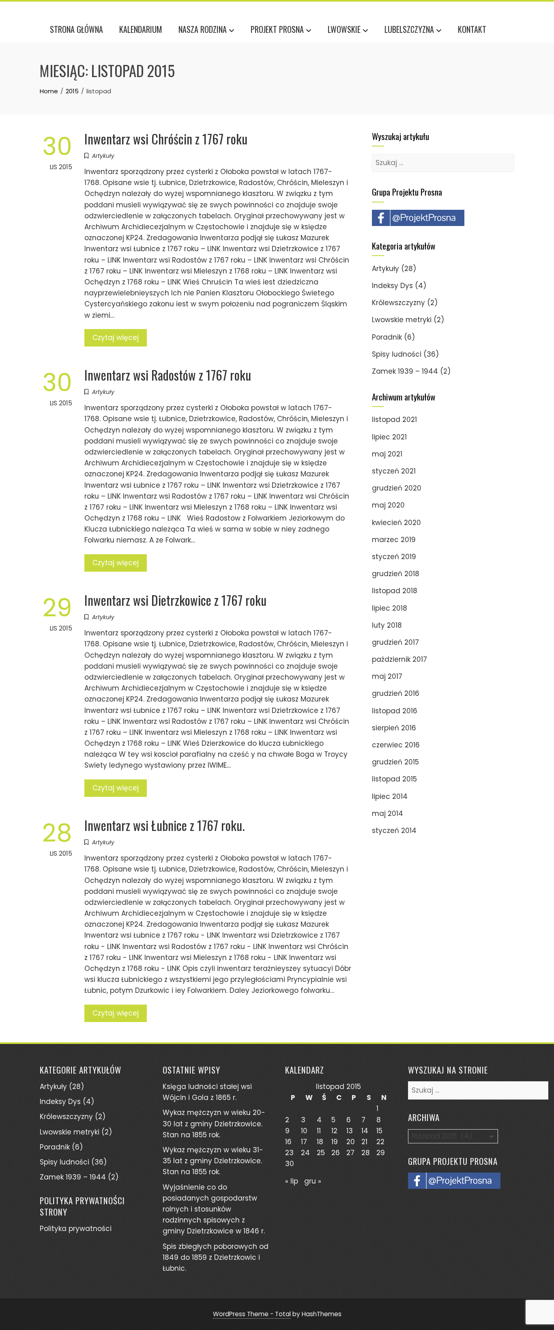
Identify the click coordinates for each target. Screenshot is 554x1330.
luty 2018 (387, 625)
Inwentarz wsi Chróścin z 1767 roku (165, 138)
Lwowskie (344, 29)
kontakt (472, 29)
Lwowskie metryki (402, 320)
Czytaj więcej (115, 337)
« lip (291, 1181)
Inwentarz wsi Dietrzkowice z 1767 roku (175, 599)
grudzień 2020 (396, 488)
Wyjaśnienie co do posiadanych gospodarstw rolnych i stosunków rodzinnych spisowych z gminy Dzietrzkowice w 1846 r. (214, 1209)
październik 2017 (399, 659)
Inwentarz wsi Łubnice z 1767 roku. (164, 825)
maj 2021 (387, 454)
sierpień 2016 (394, 728)
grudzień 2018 (395, 574)
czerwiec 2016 (396, 745)
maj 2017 (387, 676)
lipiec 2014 (390, 796)
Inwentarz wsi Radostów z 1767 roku (167, 374)
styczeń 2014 (394, 830)
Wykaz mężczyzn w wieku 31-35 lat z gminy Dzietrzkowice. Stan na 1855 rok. (213, 1161)
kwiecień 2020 (396, 522)
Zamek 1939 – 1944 (405, 371)
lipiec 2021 (389, 437)
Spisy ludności (396, 354)
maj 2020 (388, 505)
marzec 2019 (394, 539)
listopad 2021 (394, 419)
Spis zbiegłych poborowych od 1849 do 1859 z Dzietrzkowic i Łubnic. (215, 1257)
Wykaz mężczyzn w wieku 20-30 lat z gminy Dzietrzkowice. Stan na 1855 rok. (214, 1123)
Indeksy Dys (392, 286)
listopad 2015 (394, 779)
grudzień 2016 (395, 693)
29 (380, 1153)
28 (365, 1153)
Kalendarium (140, 29)
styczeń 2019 (394, 557)
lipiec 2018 (389, 608)
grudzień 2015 (395, 762)
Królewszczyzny (398, 303)
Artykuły (103, 156)
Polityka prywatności (76, 1228)
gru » (312, 1181)
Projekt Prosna (277, 29)
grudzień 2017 (395, 642)
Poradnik (387, 337)
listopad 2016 (394, 711)
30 (289, 1164)
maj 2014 (387, 813)
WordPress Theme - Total (252, 1314)
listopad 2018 (394, 591)
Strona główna (76, 29)
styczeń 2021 (394, 471)
